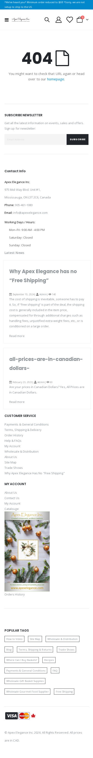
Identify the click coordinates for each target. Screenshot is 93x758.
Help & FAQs (13, 441)
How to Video (14, 639)
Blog (9, 649)
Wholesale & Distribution (22, 451)
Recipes (49, 660)
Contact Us (12, 498)
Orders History (15, 594)
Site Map (11, 462)
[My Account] (59, 20)
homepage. (56, 79)
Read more (17, 336)
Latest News (14, 253)
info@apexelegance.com (30, 213)
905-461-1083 (24, 205)
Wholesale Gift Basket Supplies (25, 681)
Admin (43, 294)
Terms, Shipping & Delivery (23, 430)
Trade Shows (14, 468)
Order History (14, 435)
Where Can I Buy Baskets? (21, 660)
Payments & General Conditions (27, 424)
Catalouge (12, 509)
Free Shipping (64, 691)
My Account (12, 446)
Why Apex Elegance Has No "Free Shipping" (35, 473)
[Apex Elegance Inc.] (21, 20)
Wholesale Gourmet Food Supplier (27, 691)
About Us (11, 457)
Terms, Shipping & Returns (35, 649)
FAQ (55, 670)
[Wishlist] (69, 20)
